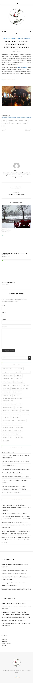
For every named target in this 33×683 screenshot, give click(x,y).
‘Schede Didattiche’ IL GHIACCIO (11, 493)
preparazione (8, 420)
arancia (18, 368)
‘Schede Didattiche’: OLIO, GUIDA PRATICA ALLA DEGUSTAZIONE (15, 456)
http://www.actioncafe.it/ (8, 80)
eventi (6, 392)
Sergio (4, 130)
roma (14, 117)
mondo (6, 417)
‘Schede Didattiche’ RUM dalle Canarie (12, 473)
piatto (16, 417)
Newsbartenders (6, 643)
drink (6, 388)
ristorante (8, 427)
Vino (6, 440)
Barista (15, 372)
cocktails (19, 382)
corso (6, 385)
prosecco (21, 420)
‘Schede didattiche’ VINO (9, 465)
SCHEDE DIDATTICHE (8, 452)
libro (6, 410)
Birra (18, 375)
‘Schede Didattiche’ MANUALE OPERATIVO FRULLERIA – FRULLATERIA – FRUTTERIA (14, 488)
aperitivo (7, 368)
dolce (26, 385)
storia (18, 430)
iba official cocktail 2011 (12, 404)
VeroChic (4, 645)
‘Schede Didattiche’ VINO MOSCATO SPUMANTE (15, 461)
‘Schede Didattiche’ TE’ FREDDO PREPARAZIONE (15, 469)
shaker (19, 427)
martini (15, 414)
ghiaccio (7, 395)
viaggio (19, 437)
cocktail (7, 382)
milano (25, 414)
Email (3, 312)
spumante (7, 430)
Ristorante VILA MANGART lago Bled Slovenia (14, 533)
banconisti (10, 120)
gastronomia (5, 123)
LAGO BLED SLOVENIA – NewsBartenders (15, 531)
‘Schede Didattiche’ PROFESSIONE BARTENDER (15, 476)
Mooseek (4, 641)
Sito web (4, 319)
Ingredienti (8, 407)
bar (9, 117)
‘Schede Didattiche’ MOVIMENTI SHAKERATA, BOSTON (15, 482)
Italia (19, 407)
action (3, 117)
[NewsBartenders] (16, 17)
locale (11, 117)
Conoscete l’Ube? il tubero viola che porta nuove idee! (16, 589)
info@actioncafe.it (22, 67)
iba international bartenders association (12, 399)
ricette (18, 424)
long (5, 414)
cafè (6, 117)
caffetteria (8, 378)
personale (23, 117)
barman (29, 117)
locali (25, 410)
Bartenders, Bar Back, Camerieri (13, 38)
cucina (16, 385)
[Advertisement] (16, 146)
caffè (19, 378)
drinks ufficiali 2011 (20, 388)
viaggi (16, 434)
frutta (17, 392)
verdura (6, 434)
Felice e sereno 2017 (8, 282)
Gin (16, 395)
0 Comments (28, 130)
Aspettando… (6, 229)
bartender (8, 375)
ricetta (7, 424)
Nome (4, 305)
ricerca (18, 117)
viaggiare (7, 437)
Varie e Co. (27, 38)
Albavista (4, 639)
